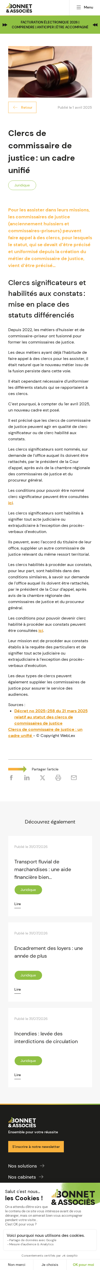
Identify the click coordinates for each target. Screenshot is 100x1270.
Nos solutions (22, 1166)
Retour (26, 107)
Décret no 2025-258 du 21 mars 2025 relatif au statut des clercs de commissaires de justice (51, 717)
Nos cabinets (22, 1177)
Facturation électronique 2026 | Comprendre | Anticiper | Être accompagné (50, 25)
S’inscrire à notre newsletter (36, 1146)
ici (10, 502)
